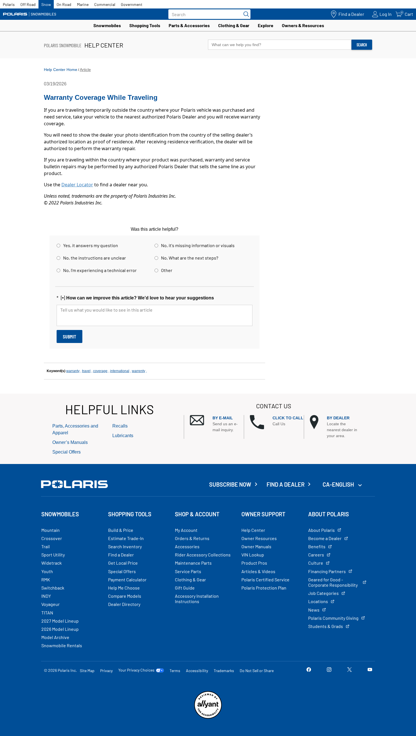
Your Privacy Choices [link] (136, 670)
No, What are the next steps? (189, 257)
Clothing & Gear (233, 25)
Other (166, 270)
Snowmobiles (107, 25)
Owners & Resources (303, 25)
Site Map (87, 670)
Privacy (106, 670)
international (119, 371)
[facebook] (308, 670)
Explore (265, 25)
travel (86, 371)
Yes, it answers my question (90, 245)
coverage (100, 371)
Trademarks (224, 670)
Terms (175, 670)
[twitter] (349, 670)
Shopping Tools (144, 25)
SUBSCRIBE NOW (230, 484)
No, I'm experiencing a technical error (100, 270)
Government (131, 4)
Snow (46, 4)
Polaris (9, 4)
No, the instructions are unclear (94, 257)
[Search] (244, 14)
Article (85, 69)
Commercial (104, 4)
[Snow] (30, 14)
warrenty (138, 371)
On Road (64, 4)
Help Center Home (60, 69)
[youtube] (370, 670)
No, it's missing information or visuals (198, 245)
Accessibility (197, 670)
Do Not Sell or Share (257, 670)
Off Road (28, 4)
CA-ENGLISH (339, 484)
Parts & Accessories (189, 25)
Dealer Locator (77, 185)
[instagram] (329, 670)
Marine (83, 4)
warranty (73, 371)
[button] (217, 424)
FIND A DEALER (286, 484)
